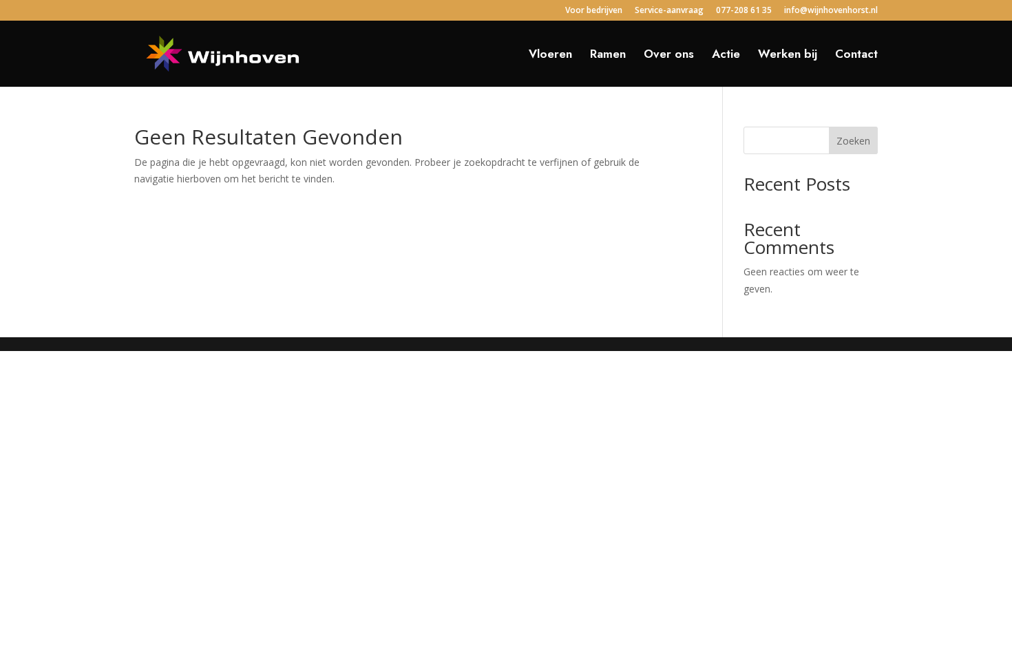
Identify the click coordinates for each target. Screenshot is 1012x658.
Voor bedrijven (593, 11)
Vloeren (550, 55)
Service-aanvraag (669, 11)
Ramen (608, 55)
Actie (726, 55)
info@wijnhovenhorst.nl (831, 11)
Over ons (669, 55)
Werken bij (787, 55)
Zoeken (853, 140)
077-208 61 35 (744, 11)
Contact (856, 55)
